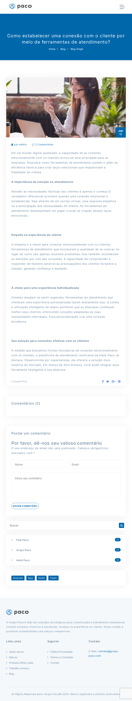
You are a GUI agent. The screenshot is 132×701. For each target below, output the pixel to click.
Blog (62, 48)
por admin (20, 144)
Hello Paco (67, 560)
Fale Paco (67, 539)
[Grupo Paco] (20, 6)
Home (52, 48)
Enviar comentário (25, 506)
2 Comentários (44, 144)
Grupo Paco (67, 550)
